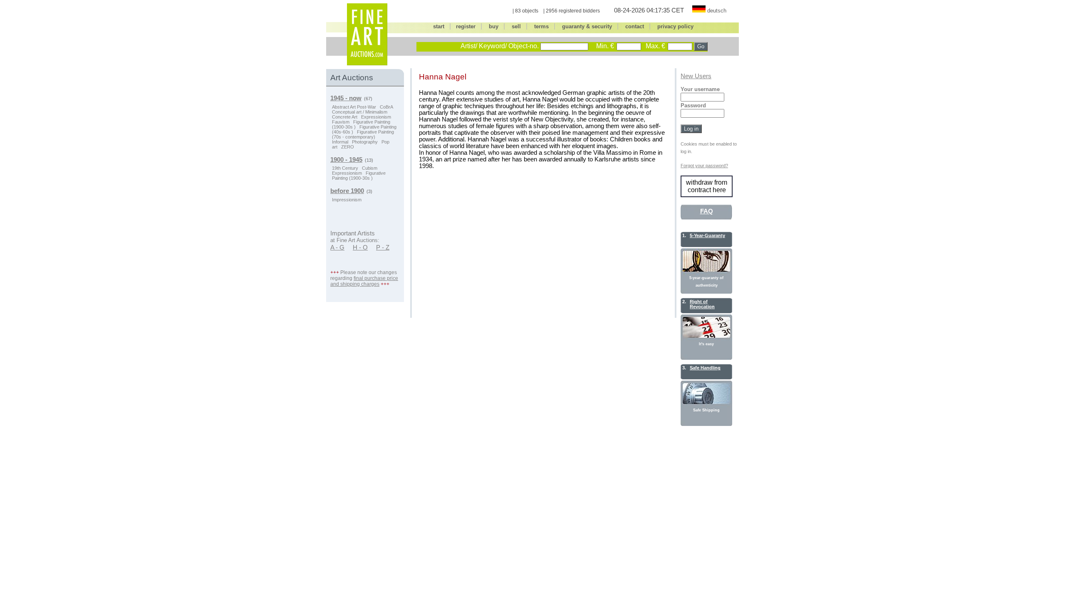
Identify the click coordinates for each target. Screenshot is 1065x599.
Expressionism (376, 116)
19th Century (345, 168)
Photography (365, 141)
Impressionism (347, 199)
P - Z (382, 247)
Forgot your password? (704, 165)
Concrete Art (344, 116)
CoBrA (386, 106)
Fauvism (340, 121)
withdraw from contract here (706, 186)
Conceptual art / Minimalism (359, 111)
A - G (337, 247)
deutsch (716, 10)
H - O (360, 247)
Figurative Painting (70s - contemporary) (363, 134)
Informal (340, 141)
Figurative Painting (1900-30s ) (359, 176)
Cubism (369, 168)
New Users (696, 76)
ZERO (347, 146)
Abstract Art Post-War (354, 106)
